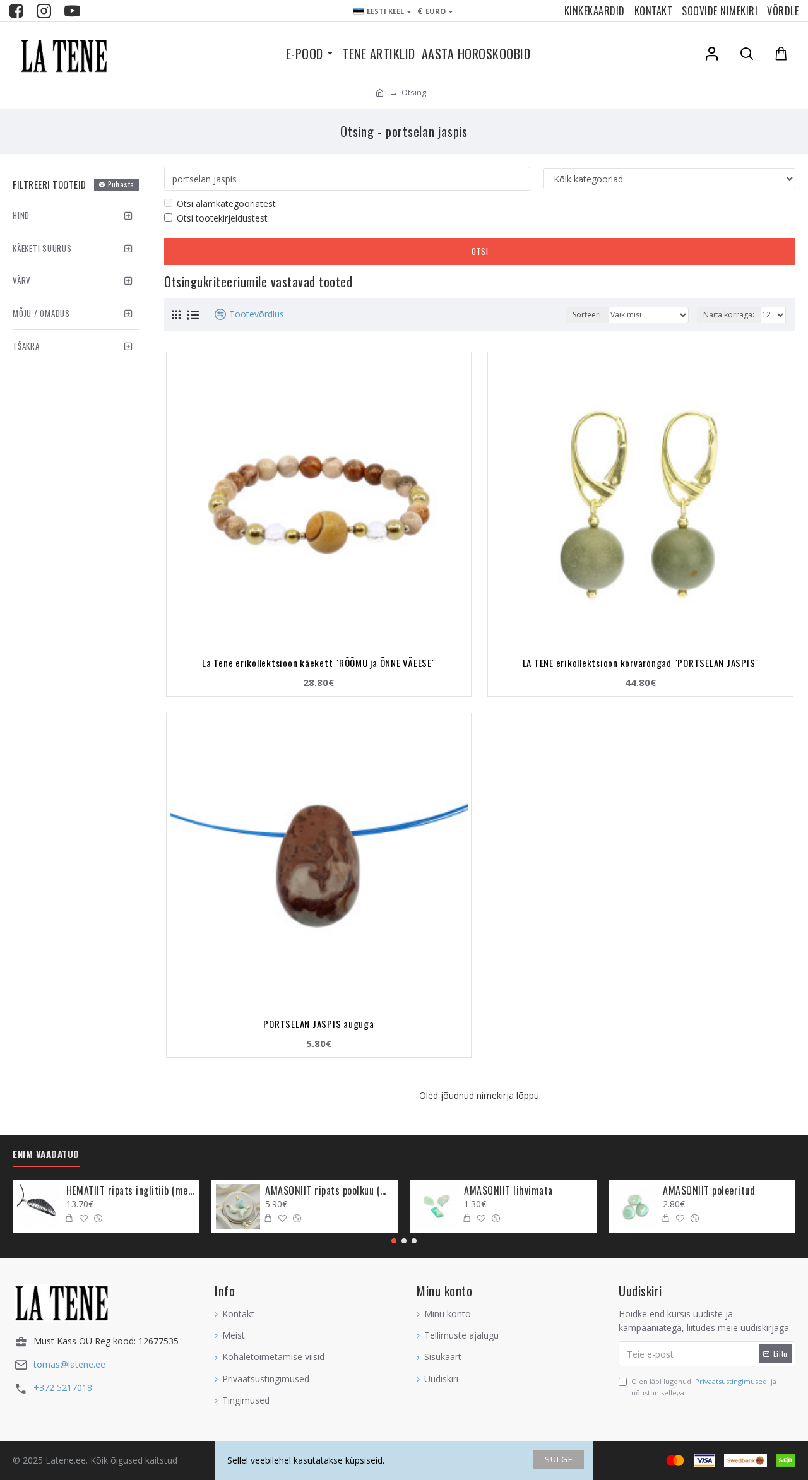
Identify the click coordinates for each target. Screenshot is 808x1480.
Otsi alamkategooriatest (226, 204)
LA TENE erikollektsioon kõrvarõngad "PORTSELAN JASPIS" (641, 662)
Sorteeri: (588, 314)
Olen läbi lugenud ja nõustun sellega (703, 1386)
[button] (393, 1240)
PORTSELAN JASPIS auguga (318, 1023)
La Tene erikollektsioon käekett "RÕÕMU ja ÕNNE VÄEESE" (319, 662)
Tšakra (26, 346)
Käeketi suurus (42, 248)
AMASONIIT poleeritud (709, 1190)
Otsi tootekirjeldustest (222, 218)
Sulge (559, 1459)
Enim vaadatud (46, 1154)
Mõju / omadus (41, 313)
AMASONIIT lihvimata (508, 1190)
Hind (21, 215)
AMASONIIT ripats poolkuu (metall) (329, 1190)
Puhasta (121, 184)
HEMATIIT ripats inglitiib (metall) (130, 1190)
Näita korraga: (728, 314)
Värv (22, 280)
